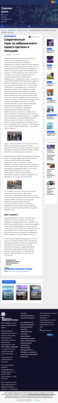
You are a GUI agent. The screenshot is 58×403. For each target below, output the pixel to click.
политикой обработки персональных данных (41, 394)
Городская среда (22, 30)
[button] (55, 26)
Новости (49, 48)
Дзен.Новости (35, 37)
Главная (3, 30)
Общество (28, 269)
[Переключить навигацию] (29, 26)
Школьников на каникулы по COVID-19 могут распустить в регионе (13, 262)
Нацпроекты (11, 30)
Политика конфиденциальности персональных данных (27, 315)
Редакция (8, 54)
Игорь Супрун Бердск (22, 271)
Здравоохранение (52, 115)
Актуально (11, 271)
